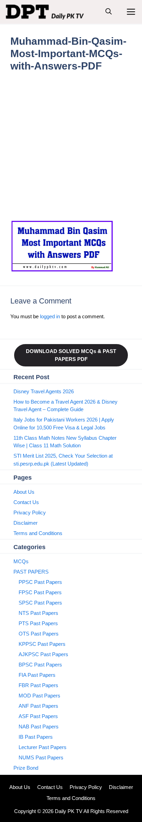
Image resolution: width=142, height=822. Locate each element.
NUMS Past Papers (41, 757)
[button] (108, 12)
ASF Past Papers (38, 716)
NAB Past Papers (39, 726)
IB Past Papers (36, 737)
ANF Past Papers (38, 706)
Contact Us (26, 502)
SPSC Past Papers (40, 603)
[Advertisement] (71, 146)
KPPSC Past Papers (42, 644)
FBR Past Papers (38, 685)
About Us (23, 492)
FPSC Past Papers (40, 592)
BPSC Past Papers (40, 665)
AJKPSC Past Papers (43, 654)
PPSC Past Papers (40, 582)
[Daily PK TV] (45, 12)
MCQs (21, 561)
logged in (50, 316)
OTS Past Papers (39, 634)
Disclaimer (25, 523)
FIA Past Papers (37, 675)
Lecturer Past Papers (43, 747)
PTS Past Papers (38, 623)
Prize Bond (25, 768)
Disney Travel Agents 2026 (43, 391)
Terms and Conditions (37, 533)
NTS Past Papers (38, 613)
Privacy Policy (29, 512)
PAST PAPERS (31, 572)
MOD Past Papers (39, 695)
